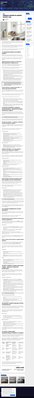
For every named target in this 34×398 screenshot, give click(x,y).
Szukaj (28, 13)
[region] (8, 392)
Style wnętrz (16, 8)
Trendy (30, 8)
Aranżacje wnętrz (10, 8)
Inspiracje (26, 8)
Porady (4, 8)
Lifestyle (28, 51)
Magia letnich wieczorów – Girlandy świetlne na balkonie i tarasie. (30, 24)
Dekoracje (21, 8)
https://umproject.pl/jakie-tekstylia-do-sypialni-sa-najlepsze (13, 365)
